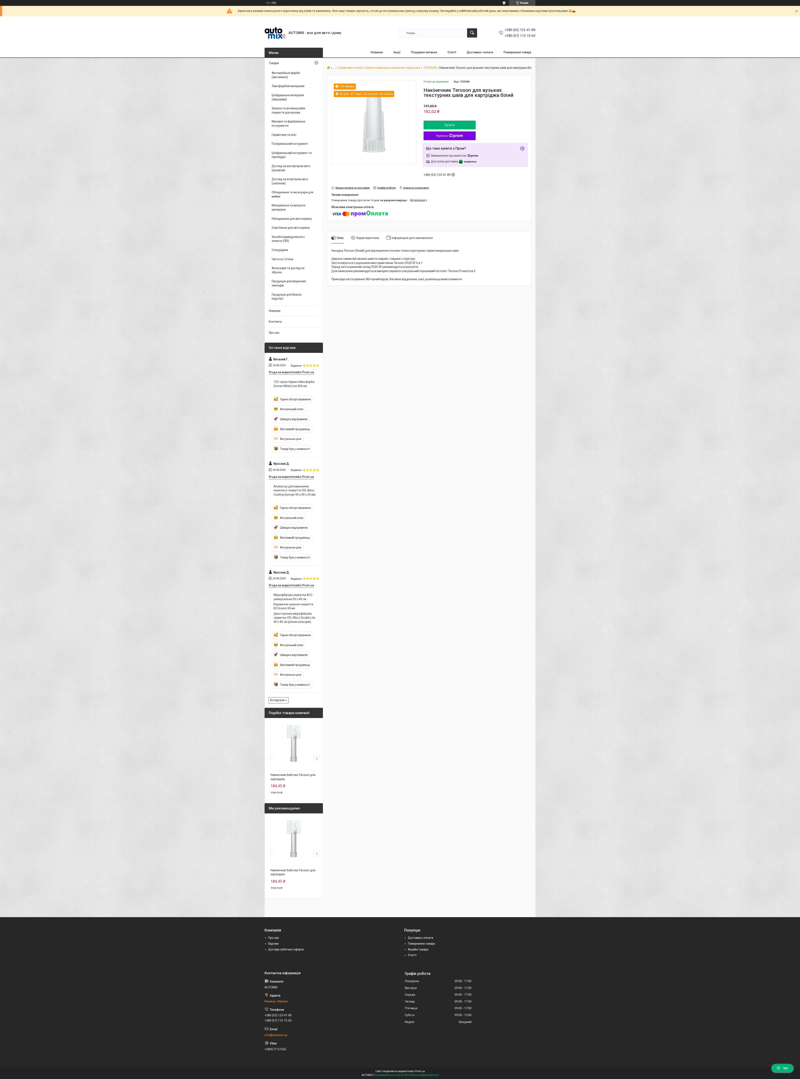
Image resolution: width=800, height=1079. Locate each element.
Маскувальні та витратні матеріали (288, 207)
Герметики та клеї (350, 67)
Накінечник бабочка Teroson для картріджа (293, 777)
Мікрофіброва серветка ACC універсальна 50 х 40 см (293, 597)
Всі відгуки (277, 700)
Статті (452, 52)
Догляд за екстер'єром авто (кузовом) (291, 168)
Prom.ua (420, 1071)
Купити (450, 125)
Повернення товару (517, 52)
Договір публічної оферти (286, 949)
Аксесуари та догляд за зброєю (288, 270)
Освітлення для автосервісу (291, 227)
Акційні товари (418, 949)
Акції (397, 52)
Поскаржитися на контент (389, 1075)
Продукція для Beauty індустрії (287, 296)
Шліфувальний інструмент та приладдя (292, 155)
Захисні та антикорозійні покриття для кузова (288, 110)
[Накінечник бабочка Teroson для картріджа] (294, 743)
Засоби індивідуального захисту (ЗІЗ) (288, 239)
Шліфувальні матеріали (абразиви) (288, 97)
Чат (785, 1068)
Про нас (274, 332)
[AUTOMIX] (275, 32)
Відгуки (273, 943)
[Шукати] (472, 32)
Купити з (442, 135)
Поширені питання (424, 52)
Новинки (377, 52)
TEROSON (429, 67)
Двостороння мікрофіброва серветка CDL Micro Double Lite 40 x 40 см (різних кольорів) (294, 617)
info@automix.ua (276, 1035)
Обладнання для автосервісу (292, 218)
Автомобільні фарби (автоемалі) (286, 75)
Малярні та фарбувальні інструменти (288, 123)
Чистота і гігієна (282, 259)
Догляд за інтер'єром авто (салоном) (290, 181)
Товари (274, 63)
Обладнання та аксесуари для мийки (292, 194)
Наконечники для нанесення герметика (392, 67)
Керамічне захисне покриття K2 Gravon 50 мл (293, 606)
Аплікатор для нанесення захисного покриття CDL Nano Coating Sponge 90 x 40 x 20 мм (294, 490)
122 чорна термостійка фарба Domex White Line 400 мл (294, 384)
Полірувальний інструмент (290, 143)
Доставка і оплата (480, 52)
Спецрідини (280, 250)
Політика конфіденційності (423, 1075)
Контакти (275, 321)
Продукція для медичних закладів (289, 283)
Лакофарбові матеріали (288, 86)
